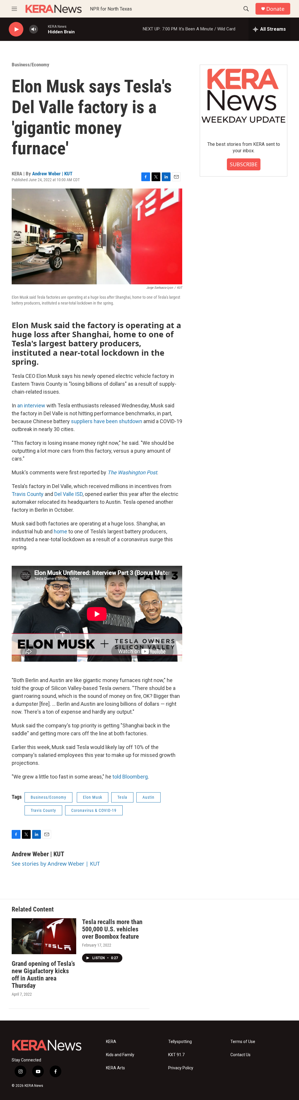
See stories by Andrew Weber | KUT (56, 863)
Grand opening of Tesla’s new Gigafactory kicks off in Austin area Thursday (43, 974)
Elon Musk (92, 797)
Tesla (122, 797)
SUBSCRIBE (244, 164)
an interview (31, 405)
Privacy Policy (180, 1068)
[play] (16, 29)
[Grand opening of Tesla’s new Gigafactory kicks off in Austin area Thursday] (44, 936)
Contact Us (240, 1055)
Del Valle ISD (68, 494)
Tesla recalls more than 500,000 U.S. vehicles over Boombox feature (112, 929)
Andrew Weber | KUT (52, 174)
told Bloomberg (130, 777)
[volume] (34, 29)
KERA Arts (115, 1068)
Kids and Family (120, 1055)
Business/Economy (30, 65)
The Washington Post (132, 472)
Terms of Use (242, 1042)
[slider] (43, 29)
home (60, 531)
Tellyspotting (180, 1042)
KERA (111, 1042)
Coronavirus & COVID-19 (94, 810)
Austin (148, 797)
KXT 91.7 (176, 1055)
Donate (275, 9)
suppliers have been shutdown (106, 421)
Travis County (28, 494)
